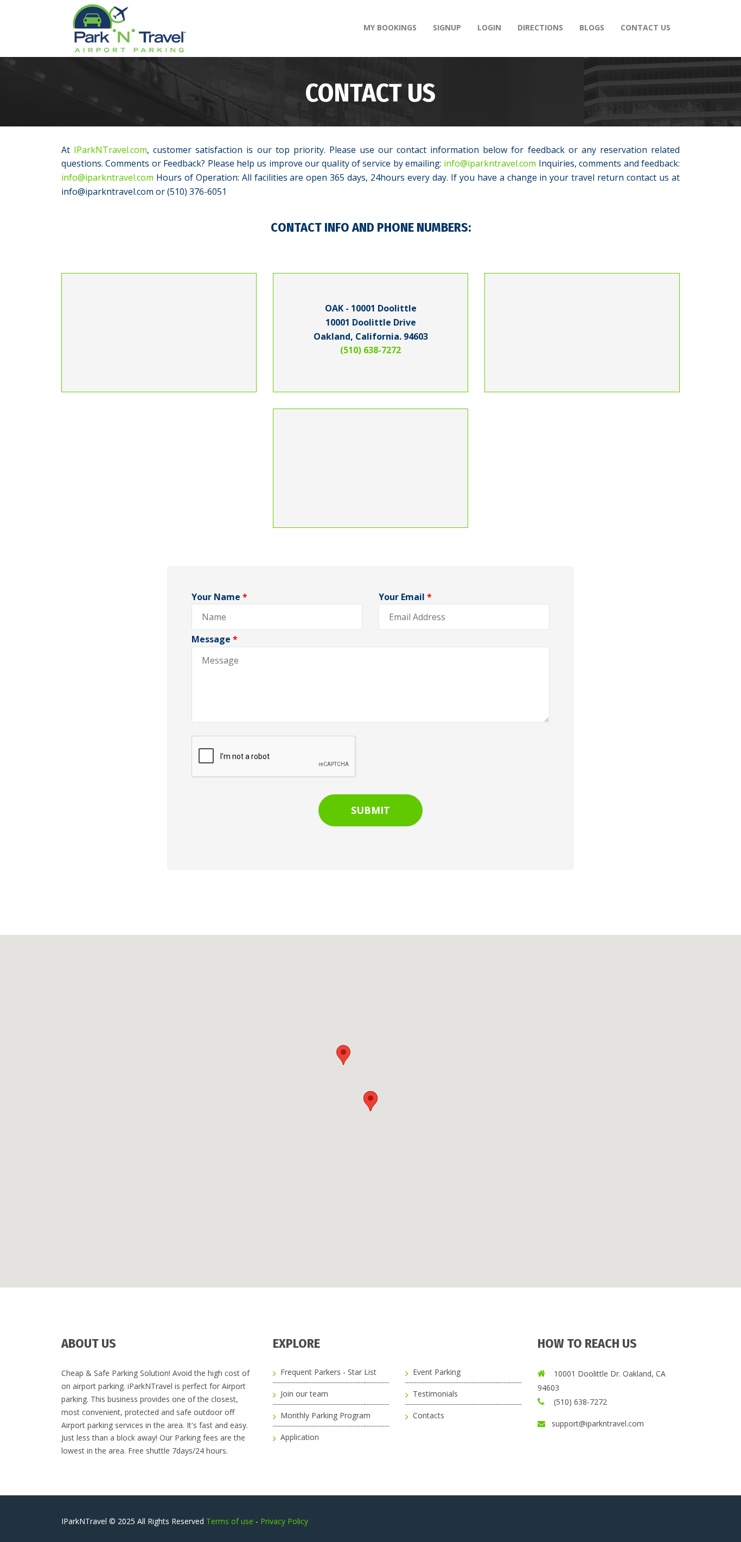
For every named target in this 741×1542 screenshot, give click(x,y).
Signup (447, 27)
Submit (370, 810)
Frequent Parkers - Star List (328, 1372)
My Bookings (390, 27)
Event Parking (437, 1372)
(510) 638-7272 (370, 350)
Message (214, 639)
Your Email (405, 597)
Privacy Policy (284, 1521)
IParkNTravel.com (110, 150)
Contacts (428, 1415)
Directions (540, 27)
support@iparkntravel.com (598, 1423)
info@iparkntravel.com (490, 163)
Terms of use (230, 1521)
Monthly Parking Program (325, 1415)
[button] (343, 1055)
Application (299, 1437)
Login (489, 27)
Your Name (219, 597)
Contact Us (645, 27)
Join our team (304, 1393)
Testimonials (435, 1393)
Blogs (591, 27)
